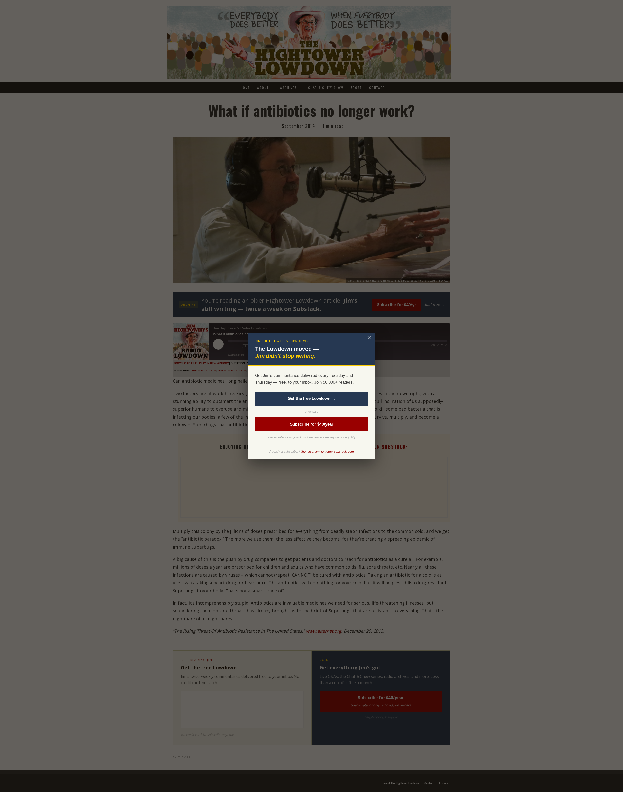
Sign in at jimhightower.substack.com (327, 451)
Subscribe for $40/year (311, 424)
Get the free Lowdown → (312, 398)
